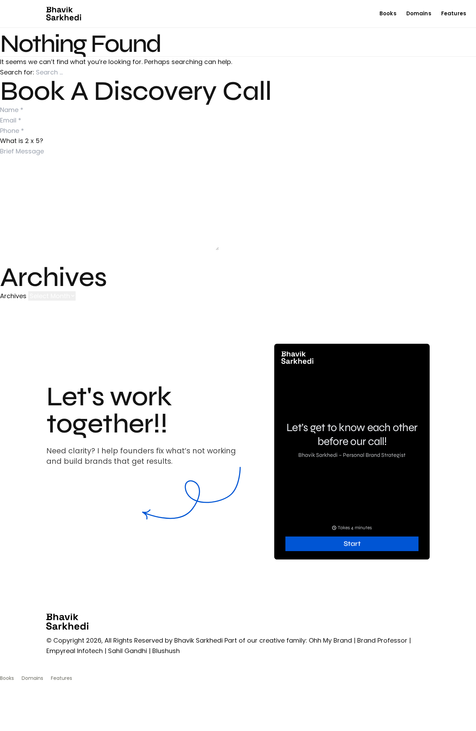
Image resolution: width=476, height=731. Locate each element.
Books (388, 13)
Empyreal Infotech (74, 650)
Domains (418, 13)
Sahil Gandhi (127, 650)
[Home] (63, 14)
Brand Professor (382, 640)
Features (453, 13)
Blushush (166, 650)
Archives (13, 296)
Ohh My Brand (330, 640)
